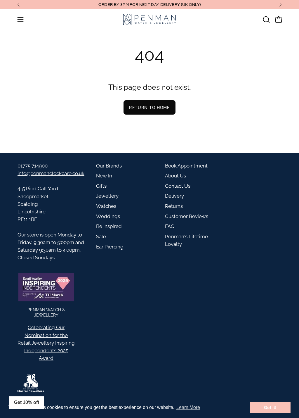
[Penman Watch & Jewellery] (149, 19)
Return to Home (149, 107)
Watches (106, 206)
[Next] (280, 4)
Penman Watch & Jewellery (46, 312)
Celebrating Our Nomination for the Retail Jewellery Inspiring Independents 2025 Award (46, 342)
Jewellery (107, 196)
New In (104, 176)
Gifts (101, 186)
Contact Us (177, 186)
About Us (175, 176)
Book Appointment (186, 166)
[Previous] (18, 4)
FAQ (170, 226)
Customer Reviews (186, 216)
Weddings (108, 216)
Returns (174, 206)
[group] (149, 4)
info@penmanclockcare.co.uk (51, 173)
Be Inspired (109, 226)
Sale (101, 236)
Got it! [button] (270, 407)
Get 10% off (26, 402)
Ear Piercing (110, 247)
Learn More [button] (188, 407)
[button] (266, 19)
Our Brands (109, 166)
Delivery (174, 196)
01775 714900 (33, 166)
